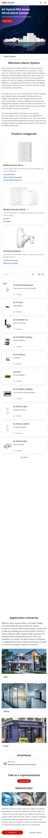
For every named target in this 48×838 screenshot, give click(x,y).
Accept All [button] (12, 832)
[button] (22, 51)
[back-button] (2, 56)
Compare (19, 294)
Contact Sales (24, 781)
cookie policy (35, 825)
